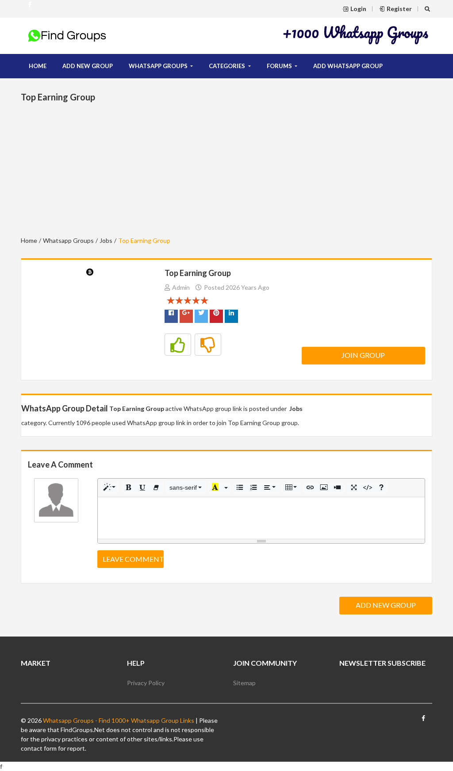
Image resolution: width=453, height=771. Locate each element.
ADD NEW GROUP (87, 65)
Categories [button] (227, 65)
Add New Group (386, 605)
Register (399, 8)
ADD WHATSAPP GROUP (348, 65)
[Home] (67, 35)
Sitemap (244, 683)
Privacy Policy (146, 683)
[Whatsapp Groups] (29, 8)
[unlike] (208, 345)
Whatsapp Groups (68, 240)
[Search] (428, 8)
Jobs (106, 240)
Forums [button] (280, 65)
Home (37, 65)
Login (358, 8)
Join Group (363, 355)
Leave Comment (133, 559)
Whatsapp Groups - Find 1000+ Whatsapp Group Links (118, 720)
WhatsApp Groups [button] (159, 65)
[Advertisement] (356, 34)
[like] (178, 345)
